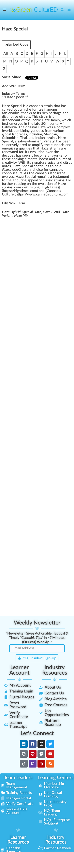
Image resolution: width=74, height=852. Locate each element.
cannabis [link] (42, 173)
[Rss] (50, 764)
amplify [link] (37, 145)
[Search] (63, 10)
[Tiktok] (24, 764)
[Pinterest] (33, 754)
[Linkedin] (24, 744)
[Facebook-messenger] (41, 754)
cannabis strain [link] (41, 106)
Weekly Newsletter (37, 622)
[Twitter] (50, 744)
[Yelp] (41, 764)
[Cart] (69, 10)
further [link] (7, 184)
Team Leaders (18, 777)
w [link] (63, 120)
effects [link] (24, 116)
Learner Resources (18, 840)
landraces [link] (19, 134)
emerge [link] (15, 124)
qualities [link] (25, 148)
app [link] (30, 180)
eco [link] (39, 155)
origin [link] (29, 127)
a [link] (20, 106)
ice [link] (40, 170)
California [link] (9, 127)
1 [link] (5, 170)
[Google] (24, 754)
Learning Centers (55, 777)
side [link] (23, 187)
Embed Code (18, 44)
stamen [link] (62, 177)
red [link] (24, 145)
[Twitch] (33, 764)
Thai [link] (23, 138)
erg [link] (8, 148)
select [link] (7, 145)
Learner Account (19, 670)
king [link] (20, 159)
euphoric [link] (58, 145)
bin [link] (22, 131)
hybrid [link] (7, 131)
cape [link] (62, 173)
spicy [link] (51, 162)
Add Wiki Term (13, 86)
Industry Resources (54, 670)
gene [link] (34, 131)
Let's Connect (37, 733)
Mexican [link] (50, 134)
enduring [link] (19, 180)
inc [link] (10, 116)
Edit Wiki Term (13, 203)
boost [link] (43, 159)
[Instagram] (41, 744)
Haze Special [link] (15, 97)
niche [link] (27, 109)
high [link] (17, 191)
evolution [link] (37, 152)
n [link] (54, 109)
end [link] (12, 120)
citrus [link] (67, 162)
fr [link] (46, 131)
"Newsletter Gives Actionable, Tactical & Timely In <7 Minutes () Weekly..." (37, 638)
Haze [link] (6, 106)
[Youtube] (50, 754)
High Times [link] (50, 187)
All (5, 54)
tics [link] (41, 131)
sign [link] (35, 162)
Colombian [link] (10, 138)
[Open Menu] (4, 9)
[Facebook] (33, 744)
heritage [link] (55, 113)
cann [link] (40, 194)
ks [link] (30, 113)
